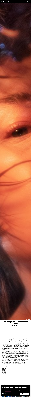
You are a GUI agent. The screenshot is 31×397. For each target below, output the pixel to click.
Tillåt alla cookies (24, 393)
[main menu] (29, 1)
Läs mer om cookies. (8, 391)
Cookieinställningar (4, 393)
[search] (27, 1)
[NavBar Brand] (5, 1)
